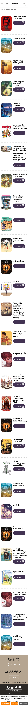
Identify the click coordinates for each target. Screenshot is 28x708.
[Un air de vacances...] (6, 512)
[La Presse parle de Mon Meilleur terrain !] (6, 88)
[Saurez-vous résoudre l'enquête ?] (6, 245)
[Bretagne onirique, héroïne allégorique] (6, 599)
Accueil (3, 9)
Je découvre (17, 22)
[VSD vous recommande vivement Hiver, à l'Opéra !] (6, 403)
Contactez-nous (14, 694)
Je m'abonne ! (14, 677)
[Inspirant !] (6, 288)
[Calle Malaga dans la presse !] (6, 446)
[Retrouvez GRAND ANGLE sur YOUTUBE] (20, 687)
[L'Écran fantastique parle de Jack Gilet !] (6, 468)
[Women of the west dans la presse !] (6, 181)
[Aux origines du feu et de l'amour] (6, 533)
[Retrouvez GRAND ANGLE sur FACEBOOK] (8, 687)
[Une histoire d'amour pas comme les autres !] (6, 425)
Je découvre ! (13, 664)
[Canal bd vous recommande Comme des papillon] (6, 203)
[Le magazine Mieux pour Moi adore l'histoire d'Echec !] (6, 382)
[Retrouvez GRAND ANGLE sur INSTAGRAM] (12, 687)
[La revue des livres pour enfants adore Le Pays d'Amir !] (6, 338)
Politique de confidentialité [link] (13, 706)
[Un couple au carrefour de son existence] (6, 490)
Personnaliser (23, 703)
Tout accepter (5, 703)
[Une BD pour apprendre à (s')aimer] (6, 643)
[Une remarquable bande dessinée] (6, 360)
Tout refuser (15, 703)
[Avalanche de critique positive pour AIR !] (6, 67)
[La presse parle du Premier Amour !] (6, 266)
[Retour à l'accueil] (12, 3)
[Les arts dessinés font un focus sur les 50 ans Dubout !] (6, 131)
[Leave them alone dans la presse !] (6, 23)
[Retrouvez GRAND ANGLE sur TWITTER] (16, 687)
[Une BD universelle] (6, 45)
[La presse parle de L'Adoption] (6, 577)
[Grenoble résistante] (6, 110)
